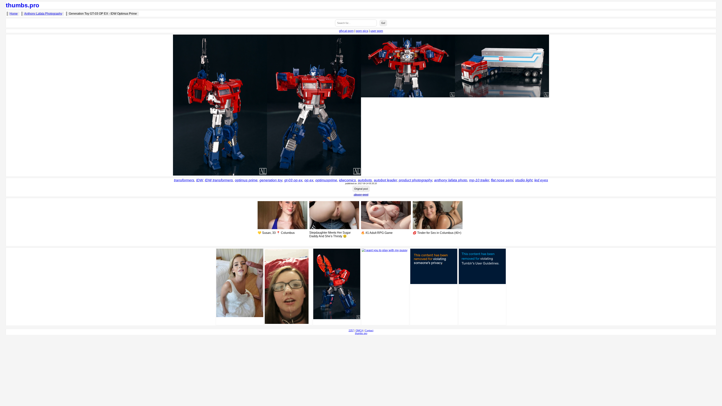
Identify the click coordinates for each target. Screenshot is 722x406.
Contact (369, 330)
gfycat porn (346, 31)
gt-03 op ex (293, 180)
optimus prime (246, 180)
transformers (184, 180)
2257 (351, 330)
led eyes (541, 180)
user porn (376, 31)
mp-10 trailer (479, 180)
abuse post (361, 194)
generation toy (270, 180)
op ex (308, 180)
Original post (361, 188)
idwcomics (347, 180)
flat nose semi (502, 180)
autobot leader (385, 180)
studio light (523, 180)
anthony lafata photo (450, 180)
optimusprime (326, 180)
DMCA (359, 330)
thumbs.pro (22, 5)
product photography (415, 180)
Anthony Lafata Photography (43, 13)
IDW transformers (219, 180)
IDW (199, 180)
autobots (365, 180)
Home (14, 13)
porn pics (362, 31)
